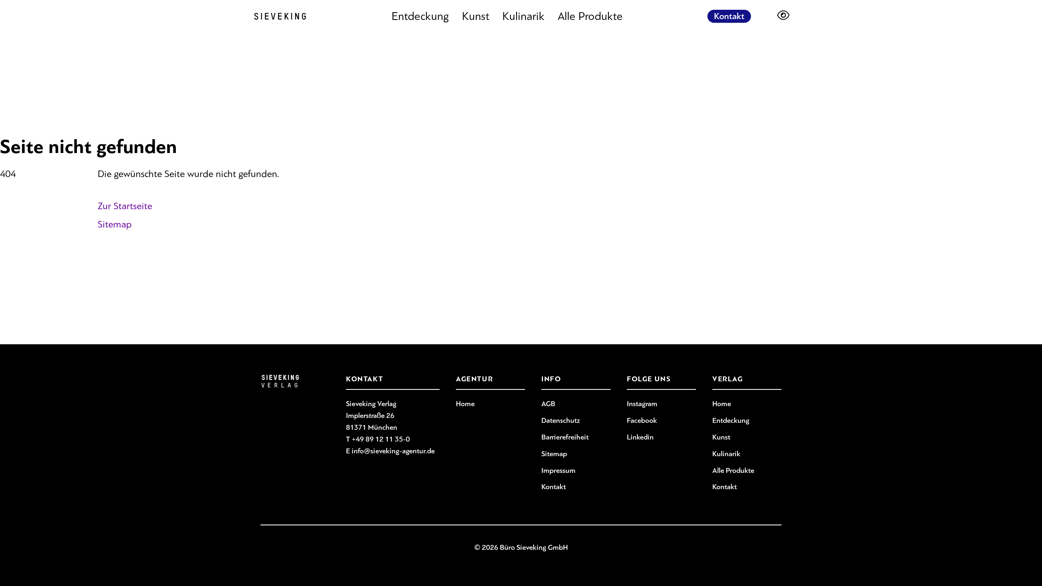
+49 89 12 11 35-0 (381, 439)
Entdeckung (420, 16)
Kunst (475, 16)
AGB (548, 403)
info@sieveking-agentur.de (393, 450)
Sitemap (115, 224)
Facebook (642, 420)
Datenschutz (560, 420)
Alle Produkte (590, 16)
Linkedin (640, 437)
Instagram (642, 403)
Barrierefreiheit (565, 437)
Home (465, 403)
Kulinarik (523, 16)
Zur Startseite (125, 206)
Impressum (558, 470)
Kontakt (729, 16)
